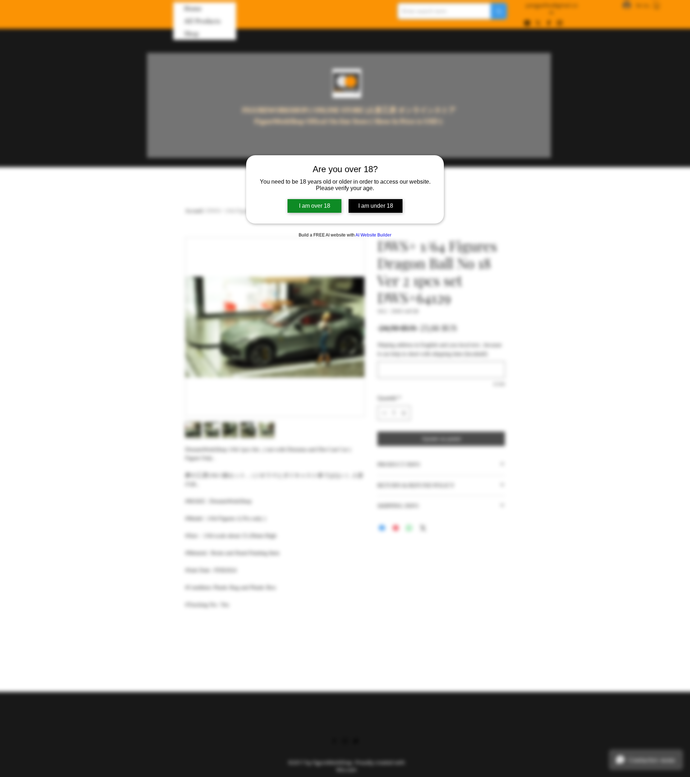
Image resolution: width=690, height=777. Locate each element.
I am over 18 (314, 206)
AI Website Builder (373, 235)
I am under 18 (375, 206)
